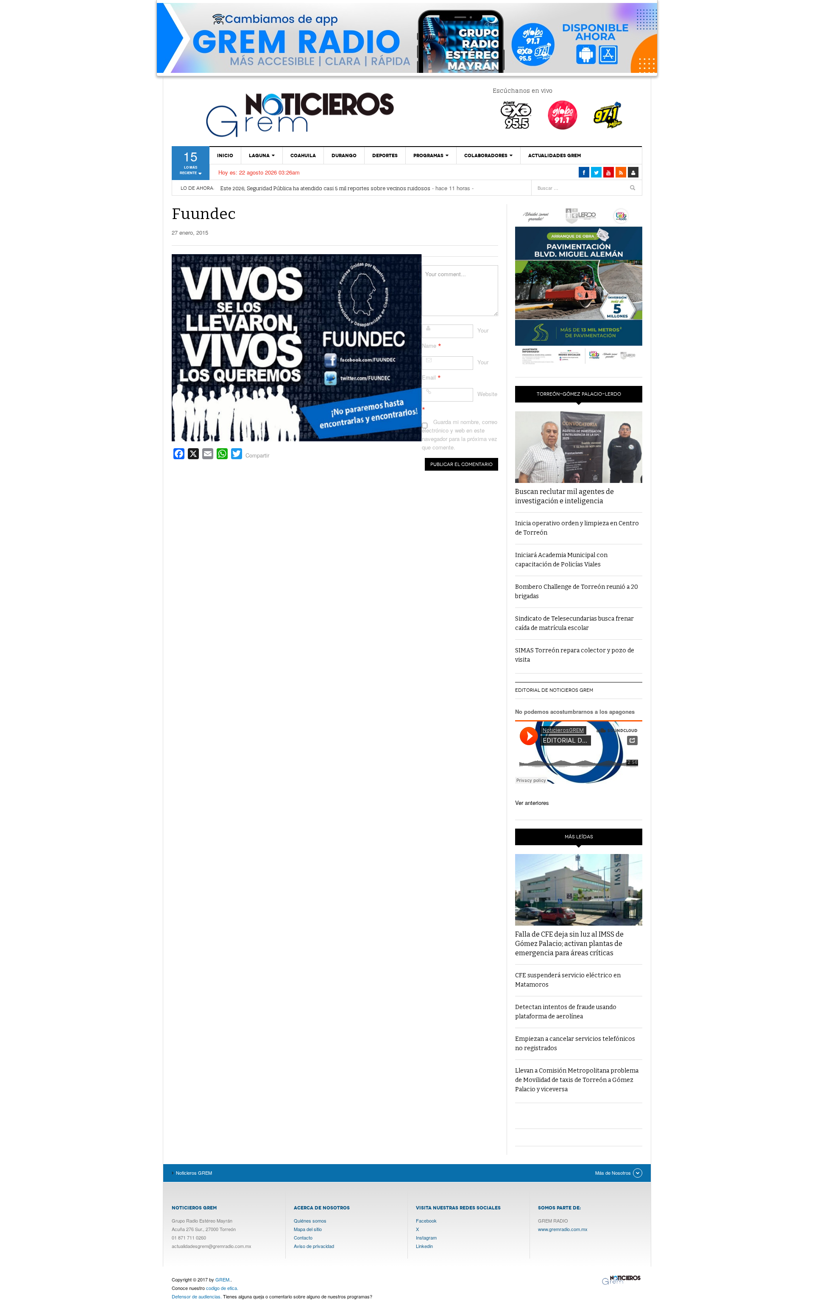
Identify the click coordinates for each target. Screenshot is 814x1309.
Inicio (225, 155)
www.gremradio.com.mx (563, 1229)
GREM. (223, 1279)
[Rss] (621, 172)
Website (487, 394)
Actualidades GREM (554, 155)
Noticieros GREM (299, 114)
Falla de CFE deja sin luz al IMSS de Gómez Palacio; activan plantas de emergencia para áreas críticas (569, 943)
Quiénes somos (310, 1220)
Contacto (303, 1237)
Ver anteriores (532, 803)
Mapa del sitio (308, 1229)
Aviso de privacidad (314, 1245)
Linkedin (424, 1245)
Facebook (426, 1220)
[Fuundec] (297, 346)
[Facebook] (584, 172)
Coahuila (303, 155)
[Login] (633, 172)
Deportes (385, 155)
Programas (428, 155)
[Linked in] (608, 172)
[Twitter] (596, 172)
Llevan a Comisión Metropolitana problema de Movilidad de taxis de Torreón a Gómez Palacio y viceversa (576, 1080)
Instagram (426, 1237)
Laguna (259, 155)
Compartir (257, 455)
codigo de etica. (222, 1287)
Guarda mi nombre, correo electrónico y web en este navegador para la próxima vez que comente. (459, 434)
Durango (344, 155)
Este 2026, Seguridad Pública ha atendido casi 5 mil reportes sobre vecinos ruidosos (325, 188)
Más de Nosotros (613, 1172)
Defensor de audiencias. (197, 1296)
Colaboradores (485, 155)
